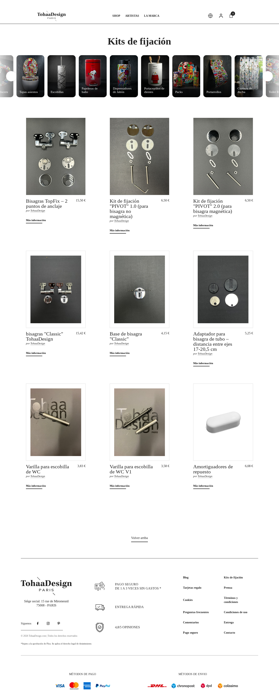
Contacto (229, 632)
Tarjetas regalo (192, 587)
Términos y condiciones (231, 600)
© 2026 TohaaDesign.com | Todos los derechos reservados (49, 635)
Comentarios (191, 622)
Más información (36, 220)
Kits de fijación (233, 577)
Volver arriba (139, 538)
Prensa (228, 587)
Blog (186, 577)
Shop (116, 15)
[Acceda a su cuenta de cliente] (221, 15)
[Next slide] (268, 76)
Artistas (132, 15)
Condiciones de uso (235, 612)
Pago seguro (190, 632)
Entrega (229, 622)
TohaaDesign (37, 210)
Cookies (188, 600)
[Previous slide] (11, 76)
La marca (151, 15)
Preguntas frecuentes (196, 612)
